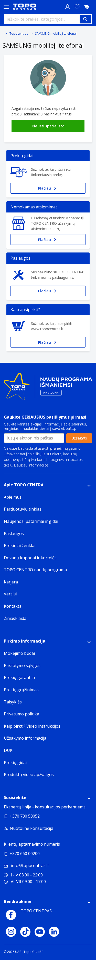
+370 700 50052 (25, 816)
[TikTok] (25, 932)
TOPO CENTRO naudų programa (35, 569)
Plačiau (44, 188)
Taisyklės (13, 702)
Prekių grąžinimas (21, 689)
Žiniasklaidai (15, 618)
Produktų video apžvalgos (29, 774)
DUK (8, 750)
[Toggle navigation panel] (6, 7)
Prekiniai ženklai (19, 545)
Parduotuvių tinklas (22, 509)
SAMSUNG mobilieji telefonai (56, 33)
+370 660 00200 (25, 853)
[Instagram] (11, 932)
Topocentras (18, 33)
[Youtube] (40, 932)
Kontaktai (13, 606)
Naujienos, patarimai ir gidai (31, 521)
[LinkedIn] (54, 932)
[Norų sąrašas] (77, 7)
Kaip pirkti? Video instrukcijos (32, 726)
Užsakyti (79, 438)
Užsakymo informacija (25, 738)
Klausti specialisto (48, 126)
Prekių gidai (15, 762)
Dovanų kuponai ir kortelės (30, 558)
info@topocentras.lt (30, 865)
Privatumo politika (65, 465)
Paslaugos (14, 533)
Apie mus (13, 497)
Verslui (10, 594)
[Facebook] (11, 915)
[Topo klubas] (48, 388)
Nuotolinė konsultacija (31, 828)
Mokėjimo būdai (19, 653)
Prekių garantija (19, 677)
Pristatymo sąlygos (22, 665)
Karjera (11, 582)
